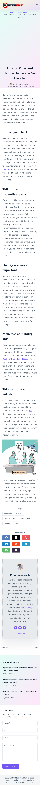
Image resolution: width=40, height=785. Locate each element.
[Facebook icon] (15, 627)
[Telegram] (26, 544)
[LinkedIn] (6, 544)
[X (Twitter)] (16, 537)
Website (7, 737)
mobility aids (9, 518)
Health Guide (29, 86)
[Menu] (37, 5)
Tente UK (6, 169)
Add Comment (10, 745)
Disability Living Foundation (14, 359)
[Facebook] (6, 537)
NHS (14, 304)
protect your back (11, 523)
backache (8, 514)
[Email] (16, 550)
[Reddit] (16, 544)
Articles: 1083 (20, 633)
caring (19, 514)
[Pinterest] (26, 537)
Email (7, 730)
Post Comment (11, 766)
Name (7, 723)
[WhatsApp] (6, 550)
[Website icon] (20, 627)
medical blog (26, 608)
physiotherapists (25, 518)
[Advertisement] (20, 42)
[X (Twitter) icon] (24, 627)
